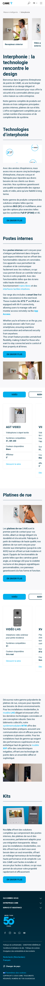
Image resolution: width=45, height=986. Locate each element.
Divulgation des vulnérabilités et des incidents (19, 951)
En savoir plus (14, 220)
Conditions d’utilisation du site (13, 948)
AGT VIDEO (13, 427)
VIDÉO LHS (13, 629)
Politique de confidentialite (12, 945)
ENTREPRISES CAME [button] (10, 903)
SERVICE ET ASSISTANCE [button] (12, 908)
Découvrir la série (13, 464)
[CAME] (7, 3)
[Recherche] (29, 3)
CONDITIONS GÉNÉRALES (32, 945)
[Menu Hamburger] (41, 3)
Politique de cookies (32, 948)
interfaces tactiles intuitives (16, 289)
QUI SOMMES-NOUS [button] (10, 898)
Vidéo (14, 394)
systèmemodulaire (15, 725)
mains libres (25, 286)
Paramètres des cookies (15, 973)
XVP (41, 629)
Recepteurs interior (14, 44)
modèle (9, 712)
